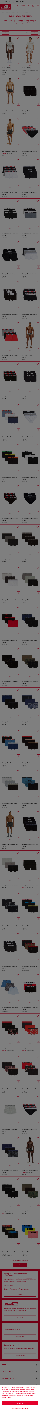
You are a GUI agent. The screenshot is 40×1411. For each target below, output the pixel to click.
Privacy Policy (26, 1395)
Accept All (20, 1403)
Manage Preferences (8, 1395)
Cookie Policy (6, 1397)
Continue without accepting (20, 1408)
